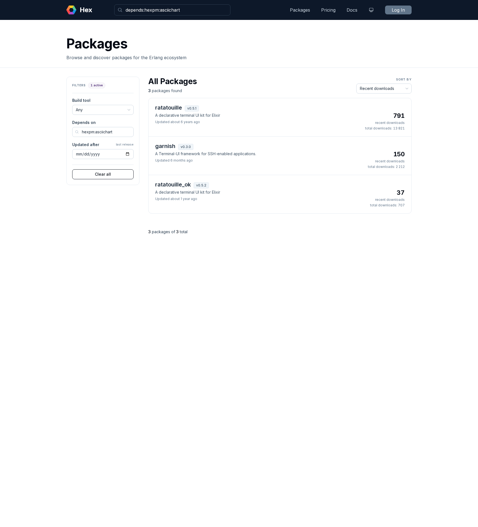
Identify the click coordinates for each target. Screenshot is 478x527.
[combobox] (172, 9)
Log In (398, 10)
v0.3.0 (186, 147)
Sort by (404, 79)
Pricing (328, 10)
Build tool (81, 100)
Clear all (103, 174)
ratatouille (168, 107)
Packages (300, 10)
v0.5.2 (201, 185)
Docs (352, 10)
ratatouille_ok (173, 184)
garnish (165, 146)
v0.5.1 (191, 108)
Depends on (84, 122)
